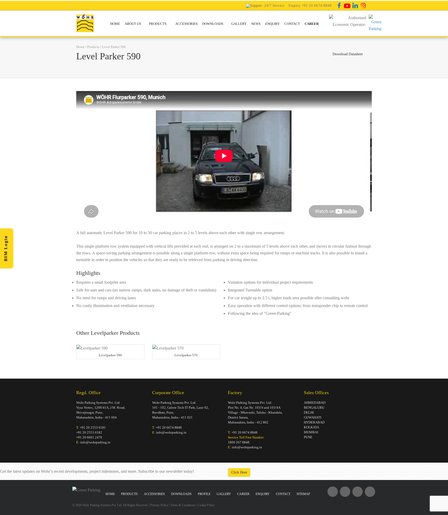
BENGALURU (314, 407)
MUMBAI (311, 432)
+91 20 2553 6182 (89, 432)
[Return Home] (85, 22)
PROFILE (204, 494)
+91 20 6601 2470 (89, 437)
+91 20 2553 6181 (93, 427)
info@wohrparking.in (95, 442)
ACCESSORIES (186, 24)
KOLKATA (311, 427)
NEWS (256, 24)
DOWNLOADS (212, 24)
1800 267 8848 (238, 442)
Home (80, 47)
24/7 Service (274, 5)
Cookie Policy (206, 505)
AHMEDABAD (314, 403)
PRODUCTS (158, 24)
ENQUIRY (272, 24)
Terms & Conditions (182, 505)
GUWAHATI (312, 417)
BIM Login (5, 248)
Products (93, 47)
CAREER (312, 24)
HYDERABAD (314, 422)
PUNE (308, 437)
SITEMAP (303, 494)
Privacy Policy (159, 505)
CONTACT (292, 24)
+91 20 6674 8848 (317, 5)
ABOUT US (133, 24)
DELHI (309, 412)
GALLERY (239, 24)
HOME (115, 24)
